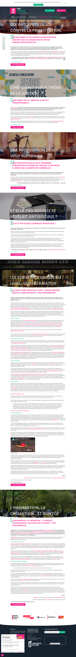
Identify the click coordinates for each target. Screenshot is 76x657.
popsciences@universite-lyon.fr (35, 638)
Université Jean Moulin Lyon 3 (58, 477)
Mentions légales (14, 634)
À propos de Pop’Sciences (63, 18)
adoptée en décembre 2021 (20, 308)
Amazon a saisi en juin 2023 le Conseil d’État (20, 309)
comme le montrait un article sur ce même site (21, 350)
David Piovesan (27, 477)
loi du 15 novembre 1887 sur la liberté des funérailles (45, 531)
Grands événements (44, 17)
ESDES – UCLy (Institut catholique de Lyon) (56, 249)
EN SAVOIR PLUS (38, 4)
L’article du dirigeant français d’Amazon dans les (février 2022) (29, 374)
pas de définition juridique (27, 579)
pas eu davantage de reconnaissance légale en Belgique (45, 550)
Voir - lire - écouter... (21, 17)
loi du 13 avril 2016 (42, 51)
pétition (35, 547)
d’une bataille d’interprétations (18, 343)
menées (61, 51)
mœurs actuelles (47, 575)
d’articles (34, 364)
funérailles (45, 530)
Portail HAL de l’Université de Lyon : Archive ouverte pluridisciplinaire (18, 631)
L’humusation (14, 537)
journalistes (35, 463)
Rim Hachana (35, 249)
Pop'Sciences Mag (55, 17)
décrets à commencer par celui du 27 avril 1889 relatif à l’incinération (26, 532)
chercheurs (43, 463)
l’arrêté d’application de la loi (56, 309)
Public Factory (15, 107)
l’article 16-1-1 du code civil (31, 565)
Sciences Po (60, 57)
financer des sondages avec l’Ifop (53, 371)
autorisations (25, 589)
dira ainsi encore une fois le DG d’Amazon (20, 410)
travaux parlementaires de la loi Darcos (36, 429)
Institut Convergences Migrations (50, 57)
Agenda (13, 17)
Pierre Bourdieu (21, 378)
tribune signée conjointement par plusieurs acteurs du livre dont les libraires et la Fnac (42, 324)
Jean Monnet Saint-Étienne (57, 121)
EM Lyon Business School (60, 597)
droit (55, 559)
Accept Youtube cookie (55, 643)
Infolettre (51, 10)
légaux (49, 530)
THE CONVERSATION (18, 64)
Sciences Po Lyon (30, 117)
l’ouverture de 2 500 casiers (30, 320)
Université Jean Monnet (42, 58)
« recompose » (42, 553)
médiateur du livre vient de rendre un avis (40, 334)
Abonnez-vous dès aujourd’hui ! (17, 331)
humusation (18, 180)
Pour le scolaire (32, 17)
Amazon (20, 325)
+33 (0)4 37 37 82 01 (33, 639)
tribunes (53, 364)
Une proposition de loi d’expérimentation (20, 543)
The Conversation (18, 485)
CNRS (36, 57)
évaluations (53, 51)
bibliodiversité (54, 419)
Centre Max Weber (32, 58)
